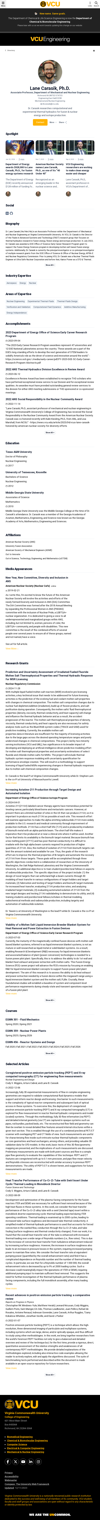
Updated (9, 1488)
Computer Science (17, 1444)
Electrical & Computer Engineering (25, 1448)
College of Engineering (17, 1417)
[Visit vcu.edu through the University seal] (50, 1405)
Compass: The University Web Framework (27, 1484)
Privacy (9, 1472)
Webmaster (11, 1480)
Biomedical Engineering (20, 1436)
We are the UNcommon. (50, 1515)
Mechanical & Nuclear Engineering (25, 1452)
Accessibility (11, 1476)
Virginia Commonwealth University (27, 1413)
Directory (11, 50)
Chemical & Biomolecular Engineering (27, 1440)
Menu (3, 6)
